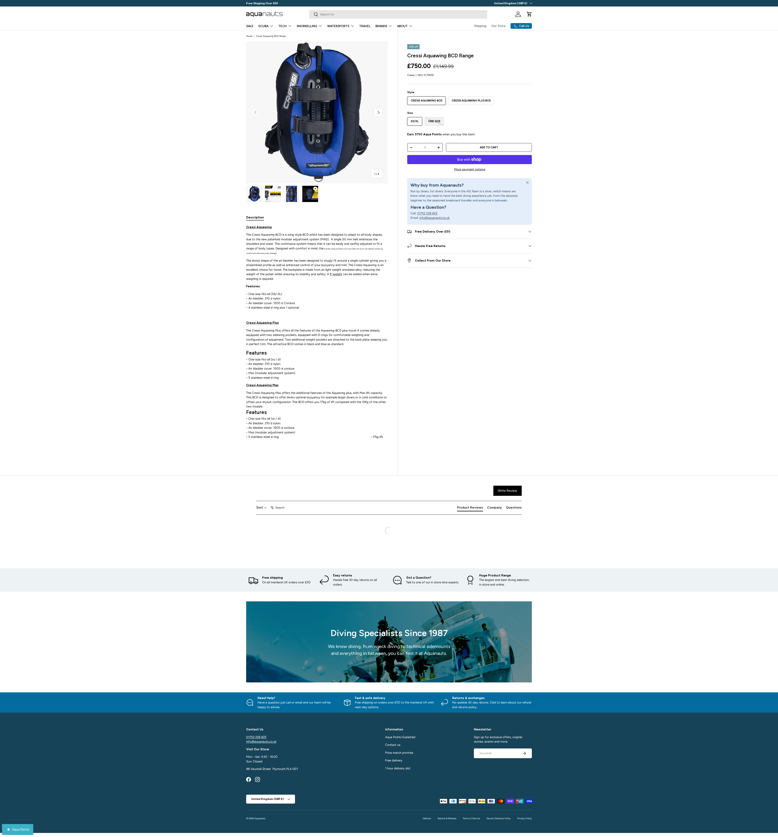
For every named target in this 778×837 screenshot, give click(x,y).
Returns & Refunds (447, 818)
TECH (282, 26)
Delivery (427, 818)
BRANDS (381, 26)
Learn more (286, 3)
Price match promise (399, 753)
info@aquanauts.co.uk (434, 218)
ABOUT (402, 26)
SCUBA (263, 26)
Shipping (480, 26)
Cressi (411, 75)
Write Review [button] (507, 491)
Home (249, 36)
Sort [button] (260, 507)
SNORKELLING (307, 26)
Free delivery (393, 760)
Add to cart (489, 147)
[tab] (255, 217)
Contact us (392, 745)
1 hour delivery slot (397, 768)
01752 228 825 (427, 213)
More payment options (469, 169)
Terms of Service (471, 818)
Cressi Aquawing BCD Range (271, 36)
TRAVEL (365, 26)
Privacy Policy (524, 818)
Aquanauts (259, 818)
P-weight (336, 274)
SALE (249, 26)
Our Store (498, 26)
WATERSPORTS (338, 26)
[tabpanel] (317, 341)
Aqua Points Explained (400, 737)
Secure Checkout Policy (498, 818)
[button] (529, 14)
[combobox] (398, 14)
